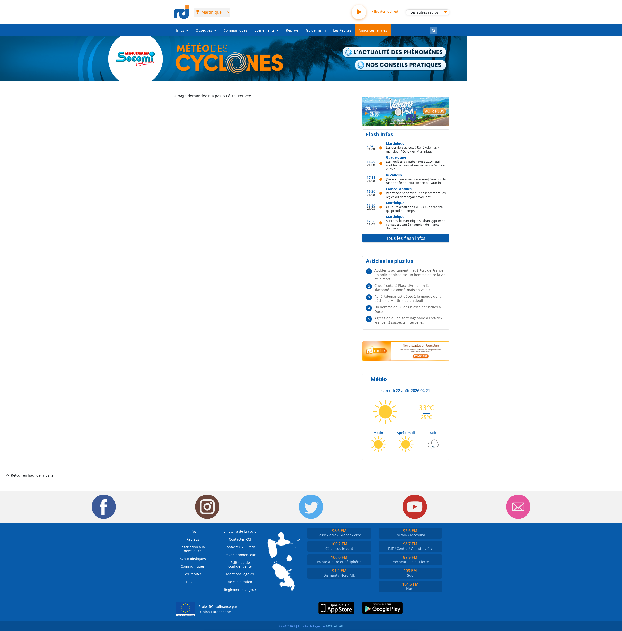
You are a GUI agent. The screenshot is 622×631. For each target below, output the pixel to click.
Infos (180, 30)
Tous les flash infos (405, 238)
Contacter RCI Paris (240, 547)
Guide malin (316, 30)
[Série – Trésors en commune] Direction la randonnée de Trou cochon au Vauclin (416, 181)
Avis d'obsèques (193, 558)
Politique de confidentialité (240, 564)
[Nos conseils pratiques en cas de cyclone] (401, 65)
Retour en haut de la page (32, 475)
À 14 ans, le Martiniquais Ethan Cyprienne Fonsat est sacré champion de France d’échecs (415, 224)
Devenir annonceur (240, 554)
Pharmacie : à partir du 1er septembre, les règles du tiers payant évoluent (416, 195)
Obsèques (204, 30)
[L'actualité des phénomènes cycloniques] (395, 52)
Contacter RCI (240, 539)
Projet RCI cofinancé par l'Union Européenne (218, 609)
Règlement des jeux (240, 589)
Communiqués (235, 30)
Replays (292, 30)
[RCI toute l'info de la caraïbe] (181, 12)
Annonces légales (373, 30)
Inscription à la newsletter (193, 549)
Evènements (265, 30)
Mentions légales (240, 574)
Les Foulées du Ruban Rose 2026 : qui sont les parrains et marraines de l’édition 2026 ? (415, 165)
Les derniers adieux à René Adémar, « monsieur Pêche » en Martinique (412, 149)
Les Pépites (342, 30)
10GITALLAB (334, 626)
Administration (240, 581)
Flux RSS (192, 581)
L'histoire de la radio (240, 531)
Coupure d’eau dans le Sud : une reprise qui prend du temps (414, 209)
